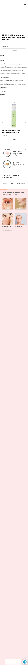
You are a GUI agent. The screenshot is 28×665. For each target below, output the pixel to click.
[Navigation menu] (25, 4)
